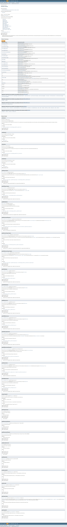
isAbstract (19, 84)
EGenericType (6, 46)
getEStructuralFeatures (21, 70)
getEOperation (20, 61)
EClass (24, 88)
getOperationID (20, 81)
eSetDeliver (14, 111)
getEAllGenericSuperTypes (22, 46)
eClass (8, 107)
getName (3, 100)
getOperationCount (21, 79)
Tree (9, 523)
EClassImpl (3, 12)
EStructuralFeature (7, 52)
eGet (38, 107)
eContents (29, 107)
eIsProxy (46, 107)
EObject (25, 106)
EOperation (5, 48)
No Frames (12, 2)
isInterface (20, 86)
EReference (5, 50)
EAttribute (5, 43)
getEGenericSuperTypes (21, 57)
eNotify (10, 111)
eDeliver (7, 111)
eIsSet (49, 107)
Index (15, 523)
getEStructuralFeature (21, 66)
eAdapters (3, 111)
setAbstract (20, 90)
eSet (55, 107)
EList (3, 43)
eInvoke (43, 107)
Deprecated (12, 523)
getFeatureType (20, 77)
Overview (1, 523)
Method (9, 3)
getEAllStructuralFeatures (22, 52)
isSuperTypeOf (20, 88)
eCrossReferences (34, 107)
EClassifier (6, 15)
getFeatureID (20, 75)
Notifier (28, 110)
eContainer (11, 107)
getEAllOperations (21, 48)
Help (17, 523)
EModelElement (27, 102)
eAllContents (4, 107)
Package (4, 523)
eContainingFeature (17, 107)
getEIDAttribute (20, 59)
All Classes (17, 2)
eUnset (58, 107)
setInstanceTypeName (5, 96)
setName (6, 100)
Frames (10, 2)
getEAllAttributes (21, 43)
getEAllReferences (21, 50)
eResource (52, 107)
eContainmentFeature (24, 107)
